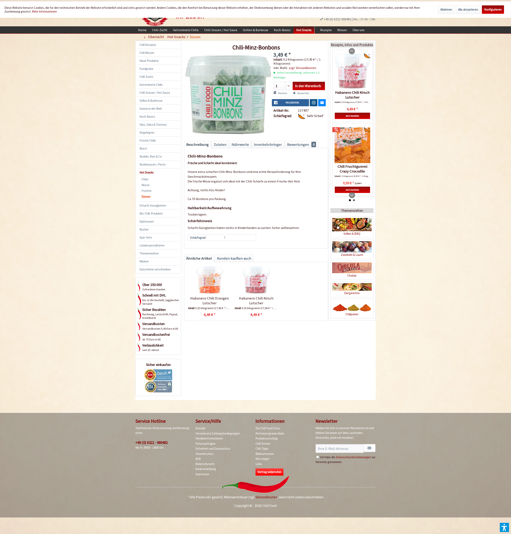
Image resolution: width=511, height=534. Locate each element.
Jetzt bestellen (352, 115)
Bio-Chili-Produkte (151, 213)
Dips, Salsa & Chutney (153, 124)
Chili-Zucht (146, 77)
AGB (198, 459)
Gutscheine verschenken (155, 269)
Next (352, 195)
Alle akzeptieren (468, 9)
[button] (504, 527)
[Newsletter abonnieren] (369, 448)
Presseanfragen (205, 443)
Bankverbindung (205, 469)
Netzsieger (262, 459)
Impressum (202, 474)
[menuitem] (142, 29)
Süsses (146, 196)
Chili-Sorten (263, 443)
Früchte (147, 191)
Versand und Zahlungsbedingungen (217, 433)
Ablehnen (446, 9)
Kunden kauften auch (234, 258)
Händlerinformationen (209, 438)
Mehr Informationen (44, 11)
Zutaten (220, 144)
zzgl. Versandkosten (302, 68)
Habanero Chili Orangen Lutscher (209, 300)
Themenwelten (149, 253)
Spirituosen (147, 221)
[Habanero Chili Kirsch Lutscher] (256, 280)
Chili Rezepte (148, 45)
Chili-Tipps (262, 448)
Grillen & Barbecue (151, 100)
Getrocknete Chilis (151, 85)
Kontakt (200, 428)
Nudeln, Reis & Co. (151, 156)
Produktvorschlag (267, 438)
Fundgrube (146, 69)
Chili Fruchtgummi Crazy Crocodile (352, 168)
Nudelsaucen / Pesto (153, 164)
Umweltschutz (204, 454)
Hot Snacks (147, 172)
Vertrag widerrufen (269, 472)
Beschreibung (197, 144)
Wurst (143, 148)
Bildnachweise (265, 454)
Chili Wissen (147, 53)
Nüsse (146, 185)
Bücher (144, 229)
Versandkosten (266, 497)
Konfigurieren (493, 9)
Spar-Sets (146, 237)
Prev (352, 51)
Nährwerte (240, 144)
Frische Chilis (148, 140)
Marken (144, 261)
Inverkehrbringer (268, 144)
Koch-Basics (147, 116)
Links (259, 464)
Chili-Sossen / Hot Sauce (155, 93)
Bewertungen (301, 144)
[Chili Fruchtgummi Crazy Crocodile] (352, 145)
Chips (145, 179)
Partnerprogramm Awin (270, 433)
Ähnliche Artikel (199, 258)
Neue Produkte (149, 61)
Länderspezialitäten (152, 245)
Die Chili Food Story (268, 428)
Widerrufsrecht (205, 464)
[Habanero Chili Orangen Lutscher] (209, 280)
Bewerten (303, 93)
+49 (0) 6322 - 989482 (151, 442)
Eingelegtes (147, 132)
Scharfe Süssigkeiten (153, 205)
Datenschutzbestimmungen (353, 457)
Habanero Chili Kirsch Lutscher (256, 300)
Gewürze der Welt (151, 108)
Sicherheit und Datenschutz (213, 448)
